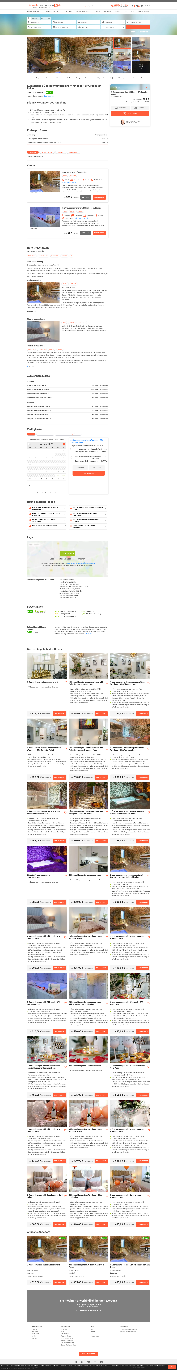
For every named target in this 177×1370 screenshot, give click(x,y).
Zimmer (59, 78)
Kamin (65, 175)
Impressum (64, 1329)
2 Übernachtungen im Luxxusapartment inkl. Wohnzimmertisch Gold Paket (126, 876)
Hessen (29, 96)
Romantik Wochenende (52, 11)
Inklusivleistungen (35, 78)
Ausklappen (75, 611)
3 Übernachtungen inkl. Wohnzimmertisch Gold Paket (127, 1067)
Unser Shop (35, 1334)
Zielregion (45, 18)
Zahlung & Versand (67, 1340)
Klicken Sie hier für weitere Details (25, 1368)
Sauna (72, 211)
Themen (97, 11)
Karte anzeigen (68, 553)
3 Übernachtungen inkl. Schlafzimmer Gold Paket (44, 1196)
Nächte (117, 11)
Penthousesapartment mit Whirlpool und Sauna (44, 143)
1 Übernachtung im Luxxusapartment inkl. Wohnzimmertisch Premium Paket (86, 749)
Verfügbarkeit (99, 78)
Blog (92, 1334)
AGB (62, 1331)
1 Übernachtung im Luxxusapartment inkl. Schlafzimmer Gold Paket (44, 812)
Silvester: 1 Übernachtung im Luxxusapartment (39, 876)
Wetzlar (40, 96)
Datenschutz (65, 1334)
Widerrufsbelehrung (67, 1343)
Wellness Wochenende (34, 11)
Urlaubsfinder (95, 1336)
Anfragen (86, 197)
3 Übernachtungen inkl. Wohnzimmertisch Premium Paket (127, 1130)
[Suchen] (85, 6)
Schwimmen (31, 349)
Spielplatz (51, 349)
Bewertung (144, 78)
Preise (48, 78)
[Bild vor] (109, 55)
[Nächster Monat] (64, 444)
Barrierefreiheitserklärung (69, 1345)
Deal (132, 11)
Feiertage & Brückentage (83, 11)
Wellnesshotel (31, 255)
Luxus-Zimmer (67, 11)
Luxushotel (64, 255)
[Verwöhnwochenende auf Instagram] (95, 1362)
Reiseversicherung (67, 1338)
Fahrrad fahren (41, 349)
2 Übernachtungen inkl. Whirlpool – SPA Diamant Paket (43, 937)
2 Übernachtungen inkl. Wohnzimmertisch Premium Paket (127, 937)
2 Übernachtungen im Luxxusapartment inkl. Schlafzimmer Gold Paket (85, 1003)
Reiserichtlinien (66, 1336)
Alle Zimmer (31, 434)
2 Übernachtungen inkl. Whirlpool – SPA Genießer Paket (85, 937)
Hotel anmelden (88, 1354)
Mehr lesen (89, 634)
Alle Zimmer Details (69, 183)
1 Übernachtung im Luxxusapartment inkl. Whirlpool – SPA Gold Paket (86, 812)
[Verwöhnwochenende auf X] (82, 1362)
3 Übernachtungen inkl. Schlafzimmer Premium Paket (126, 1196)
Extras (87, 78)
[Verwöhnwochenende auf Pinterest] (88, 1362)
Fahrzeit (36, 18)
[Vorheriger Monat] (29, 444)
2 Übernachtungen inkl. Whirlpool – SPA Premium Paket (43, 1003)
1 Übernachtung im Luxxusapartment (42, 682)
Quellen (34, 1336)
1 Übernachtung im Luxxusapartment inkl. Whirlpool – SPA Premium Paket (127, 749)
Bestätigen (172, 1367)
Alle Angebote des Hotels (127, 78)
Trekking (60, 349)
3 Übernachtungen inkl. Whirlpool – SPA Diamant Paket (43, 1130)
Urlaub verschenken (144, 11)
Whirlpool (73, 175)
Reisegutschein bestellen (128, 1331)
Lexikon (93, 1331)
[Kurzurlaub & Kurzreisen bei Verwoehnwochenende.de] (44, 6)
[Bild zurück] (30, 55)
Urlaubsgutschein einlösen (128, 1329)
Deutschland (108, 11)
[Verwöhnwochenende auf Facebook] (75, 1362)
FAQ (111, 78)
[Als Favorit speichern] (147, 87)
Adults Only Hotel (43, 255)
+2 (71, 255)
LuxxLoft (30, 1273)
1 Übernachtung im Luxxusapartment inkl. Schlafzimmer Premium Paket (127, 812)
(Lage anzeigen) (49, 96)
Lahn (35, 96)
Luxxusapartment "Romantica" (38, 139)
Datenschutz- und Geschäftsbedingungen (81, 563)
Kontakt (34, 1329)
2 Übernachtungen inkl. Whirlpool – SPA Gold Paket (126, 1003)
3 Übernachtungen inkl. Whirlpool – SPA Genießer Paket (85, 1130)
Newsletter (35, 1331)
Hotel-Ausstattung (73, 78)
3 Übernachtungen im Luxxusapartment (85, 1066)
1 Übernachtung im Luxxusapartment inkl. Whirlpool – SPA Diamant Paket (127, 683)
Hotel (125, 11)
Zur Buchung (99, 197)
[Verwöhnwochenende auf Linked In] (101, 1362)
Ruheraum (73, 283)
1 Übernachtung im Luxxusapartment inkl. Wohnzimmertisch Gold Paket (86, 683)
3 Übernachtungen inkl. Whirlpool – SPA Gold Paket (85, 1196)
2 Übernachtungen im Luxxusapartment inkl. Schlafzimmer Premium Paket (43, 1067)
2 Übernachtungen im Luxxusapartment (85, 875)
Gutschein (97, 467)
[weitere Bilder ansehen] (122, 55)
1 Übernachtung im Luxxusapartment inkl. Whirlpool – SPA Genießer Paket (44, 749)
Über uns (34, 1338)
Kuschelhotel (54, 255)
